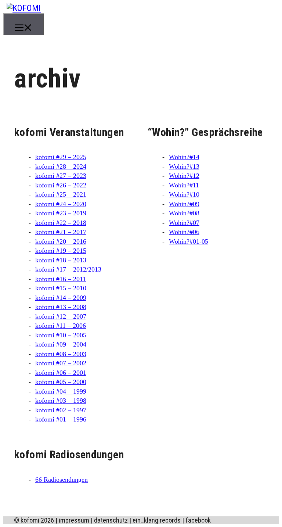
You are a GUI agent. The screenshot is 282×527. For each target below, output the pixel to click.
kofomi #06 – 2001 (60, 372)
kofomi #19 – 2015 (60, 250)
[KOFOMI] (24, 8)
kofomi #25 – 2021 (60, 194)
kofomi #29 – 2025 (60, 157)
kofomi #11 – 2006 (60, 325)
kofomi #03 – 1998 (60, 400)
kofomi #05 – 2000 (60, 382)
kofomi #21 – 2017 (60, 232)
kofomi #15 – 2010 (60, 288)
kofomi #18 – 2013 (60, 260)
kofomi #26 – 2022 (60, 185)
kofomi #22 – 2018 (60, 222)
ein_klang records (157, 520)
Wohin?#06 (184, 232)
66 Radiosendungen (61, 479)
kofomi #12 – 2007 (60, 316)
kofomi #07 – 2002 (60, 363)
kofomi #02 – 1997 (60, 410)
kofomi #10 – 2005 (60, 335)
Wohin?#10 (184, 194)
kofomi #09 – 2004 (60, 344)
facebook (198, 520)
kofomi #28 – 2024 (60, 166)
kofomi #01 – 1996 (60, 419)
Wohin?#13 (184, 166)
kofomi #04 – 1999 (60, 391)
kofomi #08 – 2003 (60, 354)
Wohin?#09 (184, 204)
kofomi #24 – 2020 (60, 204)
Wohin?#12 (184, 175)
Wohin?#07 (184, 222)
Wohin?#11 (184, 185)
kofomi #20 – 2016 (60, 241)
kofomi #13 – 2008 (60, 307)
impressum (74, 520)
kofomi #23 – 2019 (60, 213)
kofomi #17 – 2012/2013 (68, 269)
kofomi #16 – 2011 (60, 279)
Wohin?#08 (184, 213)
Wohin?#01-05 (188, 241)
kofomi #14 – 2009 (60, 297)
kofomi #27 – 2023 (60, 175)
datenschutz (111, 520)
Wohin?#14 (184, 157)
